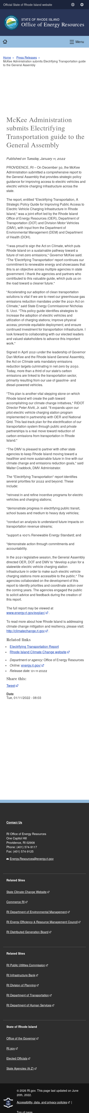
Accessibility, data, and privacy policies (42, 1102)
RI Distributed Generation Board (27, 932)
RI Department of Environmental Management (36, 912)
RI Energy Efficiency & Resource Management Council (42, 922)
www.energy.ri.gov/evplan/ (25, 612)
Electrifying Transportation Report (34, 646)
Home (7, 57)
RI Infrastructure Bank (20, 975)
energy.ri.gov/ (31, 665)
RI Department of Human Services (28, 1005)
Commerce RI (15, 902)
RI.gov (10, 1048)
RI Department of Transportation (27, 995)
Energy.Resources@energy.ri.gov (32, 859)
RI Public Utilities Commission (25, 965)
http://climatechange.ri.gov (25, 630)
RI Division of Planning (21, 985)
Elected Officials (16, 1058)
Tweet (10, 685)
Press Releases (26, 57)
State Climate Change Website (26, 892)
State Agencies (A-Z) (20, 1068)
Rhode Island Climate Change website (38, 651)
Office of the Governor (21, 1038)
